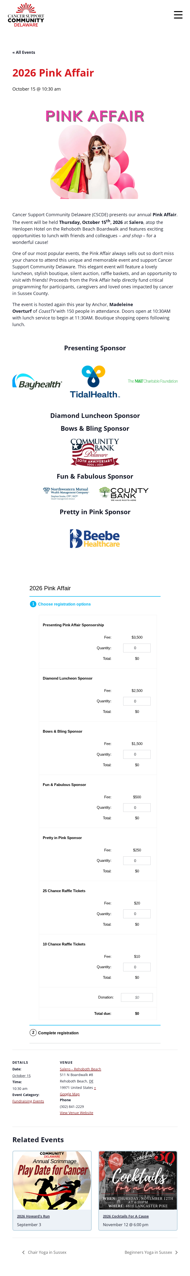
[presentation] (52, 1180)
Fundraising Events (28, 1101)
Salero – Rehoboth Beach (80, 1069)
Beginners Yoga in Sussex (149, 1252)
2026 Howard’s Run (33, 1216)
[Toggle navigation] (178, 15)
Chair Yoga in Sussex (46, 1252)
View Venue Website (76, 1112)
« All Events (23, 52)
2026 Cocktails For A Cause (126, 1216)
